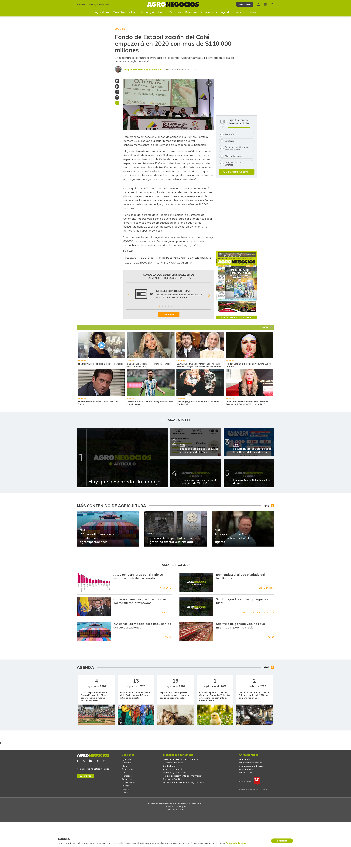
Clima (132, 12)
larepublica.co (246, 759)
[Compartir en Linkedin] (117, 86)
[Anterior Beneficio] (128, 295)
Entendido (282, 841)
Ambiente (165, 588)
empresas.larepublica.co (251, 766)
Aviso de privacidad (172, 769)
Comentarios (209, 12)
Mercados (175, 12)
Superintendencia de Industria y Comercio (184, 782)
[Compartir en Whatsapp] (117, 97)
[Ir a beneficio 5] (171, 306)
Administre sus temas (238, 171)
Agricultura (102, 12)
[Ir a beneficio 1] (159, 306)
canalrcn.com (246, 769)
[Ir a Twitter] (83, 761)
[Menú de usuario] (258, 4)
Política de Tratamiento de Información (182, 776)
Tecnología (147, 12)
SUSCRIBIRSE (168, 314)
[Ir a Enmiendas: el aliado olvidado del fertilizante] (196, 582)
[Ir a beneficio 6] (175, 306)
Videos (252, 12)
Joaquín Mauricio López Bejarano (142, 69)
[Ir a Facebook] (77, 761)
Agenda (225, 12)
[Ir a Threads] (104, 761)
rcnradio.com (245, 772)
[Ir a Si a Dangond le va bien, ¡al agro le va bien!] (196, 606)
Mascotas (119, 12)
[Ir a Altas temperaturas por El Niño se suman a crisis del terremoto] (94, 582)
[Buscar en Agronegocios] (272, 4)
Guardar (117, 103)
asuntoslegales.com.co (250, 762)
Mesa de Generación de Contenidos (180, 759)
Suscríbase (244, 4)
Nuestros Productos (173, 762)
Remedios (191, 12)
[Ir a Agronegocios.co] (93, 755)
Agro (168, 637)
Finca (161, 12)
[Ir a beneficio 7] (178, 306)
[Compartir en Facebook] (117, 92)
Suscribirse (85, 776)
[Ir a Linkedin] (90, 761)
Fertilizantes (266, 588)
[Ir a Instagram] (97, 761)
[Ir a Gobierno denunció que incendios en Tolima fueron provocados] (94, 606)
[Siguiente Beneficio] (208, 295)
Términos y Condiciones (175, 772)
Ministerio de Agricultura (258, 612)
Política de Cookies (172, 779)
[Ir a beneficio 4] (168, 306)
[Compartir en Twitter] (117, 81)
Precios (239, 12)
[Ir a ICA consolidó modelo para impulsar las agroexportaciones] (94, 631)
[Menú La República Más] (265, 4)
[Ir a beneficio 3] (165, 306)
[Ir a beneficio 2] (162, 306)
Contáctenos (169, 766)
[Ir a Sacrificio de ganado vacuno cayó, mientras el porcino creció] (196, 631)
